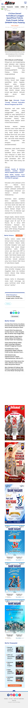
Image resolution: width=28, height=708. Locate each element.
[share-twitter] (13, 313)
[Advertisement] (14, 390)
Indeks (17, 7)
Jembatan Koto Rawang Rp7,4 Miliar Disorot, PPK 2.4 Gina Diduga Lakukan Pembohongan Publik (10, 678)
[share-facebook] (11, 313)
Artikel (22, 7)
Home (3, 7)
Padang (8, 303)
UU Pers (11, 698)
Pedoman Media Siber (19, 698)
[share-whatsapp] (16, 313)
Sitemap (14, 700)
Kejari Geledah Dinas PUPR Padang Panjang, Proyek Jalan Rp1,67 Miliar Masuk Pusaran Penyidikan (10, 671)
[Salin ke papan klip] (18, 313)
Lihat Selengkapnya (14, 685)
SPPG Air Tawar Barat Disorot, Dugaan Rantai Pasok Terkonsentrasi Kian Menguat (10, 656)
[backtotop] (14, 691)
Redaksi (6, 698)
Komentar (15, 316)
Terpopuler (10, 7)
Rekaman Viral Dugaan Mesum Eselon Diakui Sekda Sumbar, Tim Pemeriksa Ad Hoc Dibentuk (10, 664)
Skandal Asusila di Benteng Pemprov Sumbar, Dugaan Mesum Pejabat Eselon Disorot (10, 649)
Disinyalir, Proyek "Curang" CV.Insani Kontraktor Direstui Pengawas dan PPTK (15, 102)
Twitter (17, 697)
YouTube (20, 697)
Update (19, 235)
